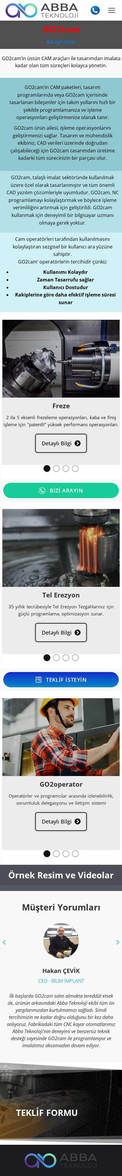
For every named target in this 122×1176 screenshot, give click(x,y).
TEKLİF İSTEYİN (66, 679)
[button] (47, 468)
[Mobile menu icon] (112, 10)
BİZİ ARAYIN (66, 490)
